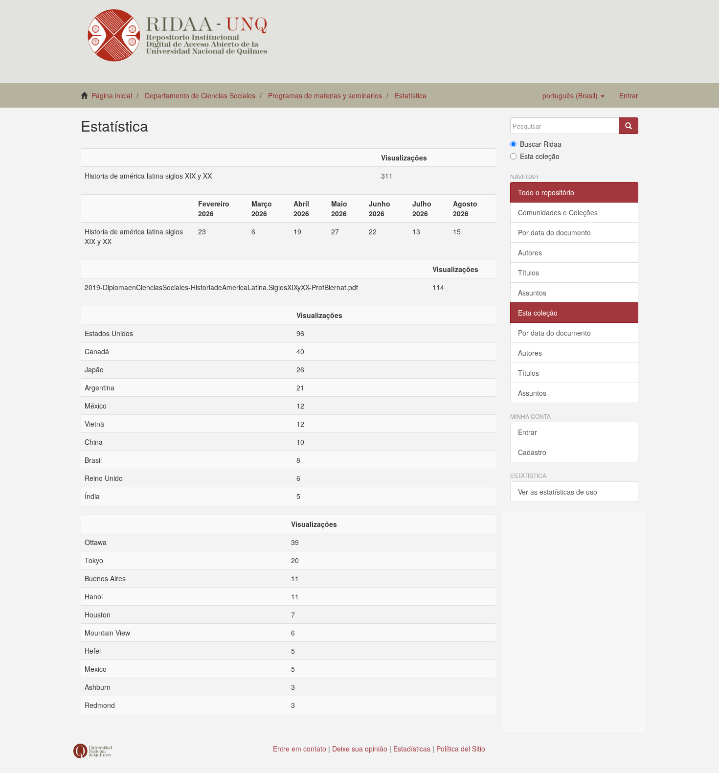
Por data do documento (554, 232)
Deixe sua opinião (359, 748)
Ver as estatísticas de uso (557, 492)
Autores (530, 252)
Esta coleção (540, 156)
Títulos (528, 272)
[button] (573, 95)
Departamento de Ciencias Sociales (200, 95)
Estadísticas (411, 748)
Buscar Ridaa (541, 144)
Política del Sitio (460, 748)
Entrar (527, 432)
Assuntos (532, 292)
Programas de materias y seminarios (325, 95)
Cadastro (532, 452)
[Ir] (628, 125)
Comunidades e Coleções (558, 212)
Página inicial (111, 95)
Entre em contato (299, 748)
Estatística (411, 95)
